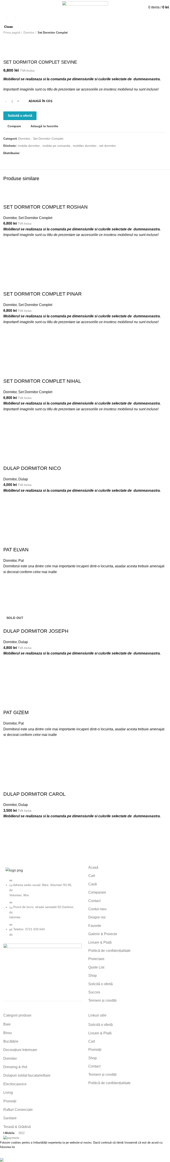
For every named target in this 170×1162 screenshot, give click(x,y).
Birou (7, 1033)
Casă (92, 884)
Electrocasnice (15, 1084)
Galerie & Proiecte (102, 934)
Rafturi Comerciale (18, 1110)
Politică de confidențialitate (109, 951)
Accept (9, 1153)
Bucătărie (10, 1041)
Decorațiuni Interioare (20, 1050)
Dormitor (10, 1058)
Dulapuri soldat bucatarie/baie (26, 1075)
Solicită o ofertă (100, 984)
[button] (8, 838)
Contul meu (97, 909)
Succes (94, 992)
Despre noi (97, 917)
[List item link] (42, 909)
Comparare (97, 892)
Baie (7, 1024)
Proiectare (96, 959)
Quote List (96, 967)
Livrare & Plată (100, 942)
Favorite (94, 926)
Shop (92, 975)
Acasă (93, 867)
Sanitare (10, 1118)
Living (8, 1092)
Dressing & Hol (15, 1067)
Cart (91, 876)
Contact (94, 901)
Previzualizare (8, 849)
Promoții (9, 1101)
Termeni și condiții (102, 1000)
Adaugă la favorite (8, 827)
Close (8, 26)
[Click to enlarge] (11, 17)
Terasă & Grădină (17, 1127)
